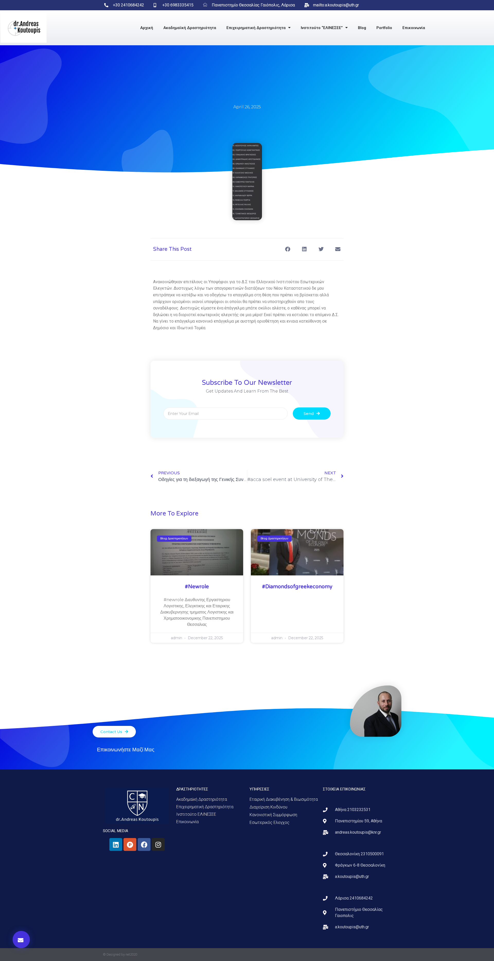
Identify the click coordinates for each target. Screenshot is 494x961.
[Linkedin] (115, 844)
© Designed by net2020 (120, 954)
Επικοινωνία (413, 27)
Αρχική (146, 27)
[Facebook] (144, 844)
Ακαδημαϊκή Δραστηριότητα (189, 27)
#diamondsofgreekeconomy (297, 587)
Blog (362, 27)
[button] (21, 939)
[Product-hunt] (129, 844)
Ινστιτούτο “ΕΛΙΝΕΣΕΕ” (322, 27)
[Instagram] (158, 844)
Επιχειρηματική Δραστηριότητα (256, 27)
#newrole (197, 587)
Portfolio (384, 27)
